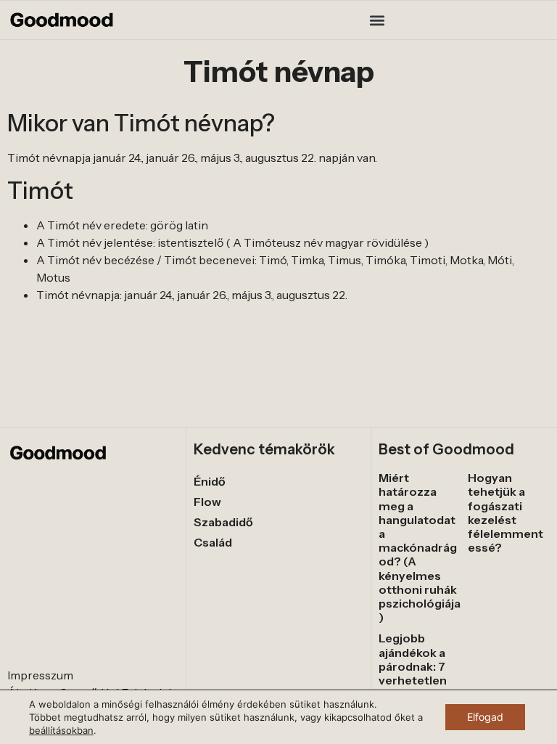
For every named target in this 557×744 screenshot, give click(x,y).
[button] (377, 20)
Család (213, 542)
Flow (207, 501)
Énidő (210, 481)
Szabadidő (223, 522)
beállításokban (61, 730)
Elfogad (485, 717)
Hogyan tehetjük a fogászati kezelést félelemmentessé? (505, 512)
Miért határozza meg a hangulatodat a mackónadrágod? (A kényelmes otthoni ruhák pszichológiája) (420, 547)
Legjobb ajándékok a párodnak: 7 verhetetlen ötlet (413, 666)
